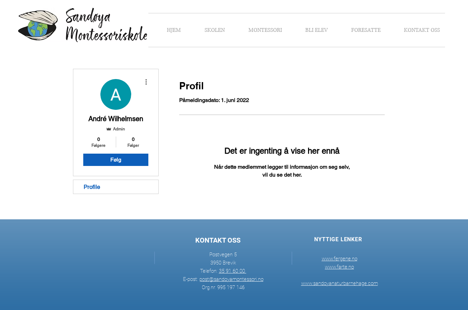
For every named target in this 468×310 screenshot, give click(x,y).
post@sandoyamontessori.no (231, 279)
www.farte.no (339, 267)
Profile (92, 186)
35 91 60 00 (232, 271)
